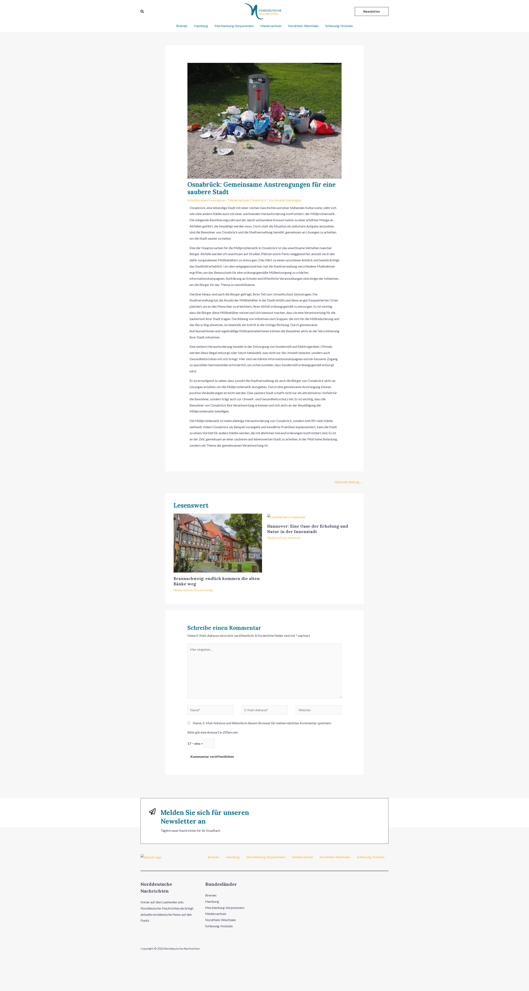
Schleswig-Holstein (339, 26)
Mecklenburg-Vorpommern (234, 26)
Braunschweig (203, 590)
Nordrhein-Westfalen (303, 26)
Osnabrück (258, 200)
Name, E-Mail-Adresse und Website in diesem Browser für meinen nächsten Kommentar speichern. (262, 723)
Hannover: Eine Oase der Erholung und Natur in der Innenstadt (307, 529)
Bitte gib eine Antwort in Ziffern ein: (212, 732)
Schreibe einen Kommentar (206, 200)
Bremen (181, 26)
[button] (142, 11)
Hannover (294, 537)
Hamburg (201, 26)
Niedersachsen (270, 26)
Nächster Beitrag (349, 482)
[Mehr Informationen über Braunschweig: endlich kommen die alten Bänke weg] (218, 543)
